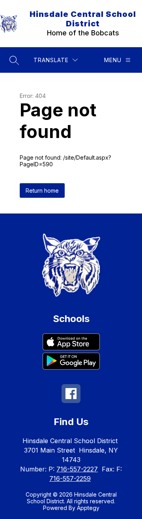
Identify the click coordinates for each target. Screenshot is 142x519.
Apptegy (88, 507)
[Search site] (14, 60)
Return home (42, 190)
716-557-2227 (77, 469)
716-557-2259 (70, 478)
